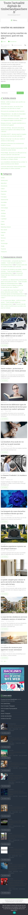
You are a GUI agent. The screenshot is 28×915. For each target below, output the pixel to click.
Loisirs (2, 221)
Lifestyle (3, 216)
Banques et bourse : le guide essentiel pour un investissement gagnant (18, 792)
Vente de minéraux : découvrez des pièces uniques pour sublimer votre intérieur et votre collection (13, 129)
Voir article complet (6, 733)
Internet (3, 210)
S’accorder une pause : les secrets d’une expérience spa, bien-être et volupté (18, 739)
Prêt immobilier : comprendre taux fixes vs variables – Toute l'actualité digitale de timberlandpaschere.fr (13, 262)
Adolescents (4, 180)
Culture (3, 188)
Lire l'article (4, 345)
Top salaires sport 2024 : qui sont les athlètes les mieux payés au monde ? (17, 822)
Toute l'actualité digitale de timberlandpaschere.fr (14, 7)
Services (3, 238)
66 (4, 661)
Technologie (4, 243)
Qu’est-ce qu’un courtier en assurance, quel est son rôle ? (14, 35)
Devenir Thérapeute (5, 713)
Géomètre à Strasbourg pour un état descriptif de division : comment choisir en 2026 (17, 808)
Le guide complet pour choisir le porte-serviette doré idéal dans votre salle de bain (13, 582)
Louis (4, 41)
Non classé (4, 229)
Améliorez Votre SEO (6, 718)
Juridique (3, 213)
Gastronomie (4, 199)
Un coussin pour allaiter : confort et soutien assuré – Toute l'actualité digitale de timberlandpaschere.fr (13, 302)
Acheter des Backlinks (6, 716)
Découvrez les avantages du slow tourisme (12, 111)
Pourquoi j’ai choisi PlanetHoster (9, 699)
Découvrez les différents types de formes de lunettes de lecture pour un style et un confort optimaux (14, 407)
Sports (3, 240)
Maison (3, 224)
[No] (26, 909)
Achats (3, 177)
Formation (4, 197)
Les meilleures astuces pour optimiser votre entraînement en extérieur (17, 836)
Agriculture (4, 183)
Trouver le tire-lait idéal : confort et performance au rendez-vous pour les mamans (13, 306)
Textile (2, 246)
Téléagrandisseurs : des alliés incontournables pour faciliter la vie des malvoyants (18, 764)
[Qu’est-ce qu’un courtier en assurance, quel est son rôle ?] (14, 50)
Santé (2, 235)
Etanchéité (4, 191)
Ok (14, 912)
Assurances (13, 41)
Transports (4, 251)
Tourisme (3, 249)
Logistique (3, 219)
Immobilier (4, 202)
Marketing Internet (6, 227)
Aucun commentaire (23, 755)
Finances (3, 194)
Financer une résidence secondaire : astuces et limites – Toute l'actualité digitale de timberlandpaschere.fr (14, 271)
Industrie (3, 205)
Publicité (3, 232)
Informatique (4, 208)
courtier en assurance (17, 45)
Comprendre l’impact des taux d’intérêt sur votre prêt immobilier (12, 275)
